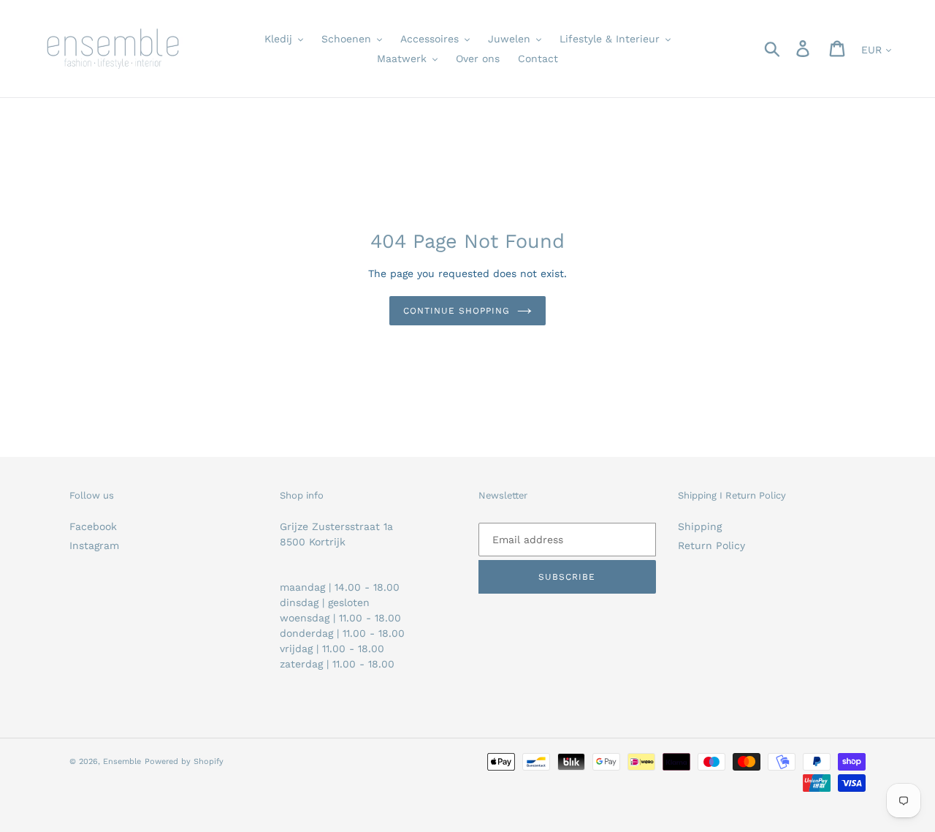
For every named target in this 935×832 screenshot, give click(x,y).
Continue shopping (456, 311)
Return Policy (711, 545)
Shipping (700, 526)
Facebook (93, 526)
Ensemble (122, 761)
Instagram (94, 545)
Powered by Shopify (184, 761)
